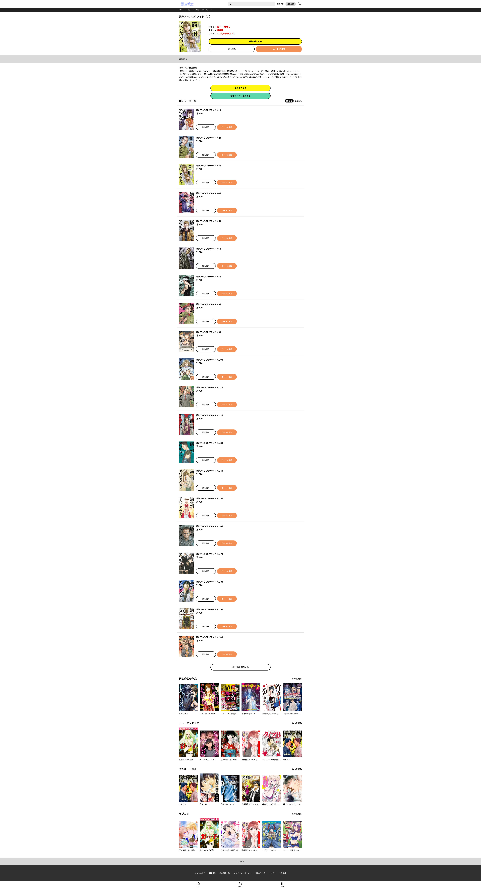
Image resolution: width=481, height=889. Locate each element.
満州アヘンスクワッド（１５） (210, 498)
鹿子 (219, 26)
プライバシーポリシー (242, 873)
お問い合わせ (260, 873)
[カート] (299, 4)
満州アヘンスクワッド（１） (209, 110)
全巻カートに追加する (240, 95)
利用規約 (212, 873)
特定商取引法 (224, 873)
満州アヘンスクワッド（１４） (210, 471)
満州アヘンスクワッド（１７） (210, 554)
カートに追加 (279, 49)
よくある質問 (200, 873)
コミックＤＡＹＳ (227, 33)
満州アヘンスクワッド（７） (209, 276)
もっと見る (297, 678)
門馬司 (227, 26)
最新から (298, 101)
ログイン (280, 4)
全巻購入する (240, 88)
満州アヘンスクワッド (204, 10)
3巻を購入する (255, 41)
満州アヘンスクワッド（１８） (210, 582)
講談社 (220, 30)
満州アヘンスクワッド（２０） (210, 637)
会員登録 (290, 4)
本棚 (282, 887)
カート (240, 887)
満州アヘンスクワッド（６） (209, 249)
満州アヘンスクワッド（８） (209, 304)
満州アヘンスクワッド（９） (209, 332)
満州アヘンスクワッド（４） (209, 193)
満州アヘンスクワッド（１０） (210, 360)
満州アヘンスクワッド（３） (209, 165)
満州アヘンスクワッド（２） (209, 138)
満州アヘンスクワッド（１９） (210, 609)
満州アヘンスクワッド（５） (209, 221)
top (181, 10)
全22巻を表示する (240, 667)
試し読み (232, 49)
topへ (240, 861)
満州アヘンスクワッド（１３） (210, 443)
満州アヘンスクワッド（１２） (210, 415)
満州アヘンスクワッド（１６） (210, 526)
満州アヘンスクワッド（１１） (210, 387)
